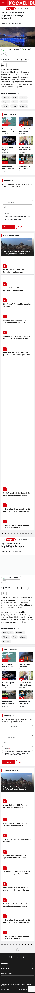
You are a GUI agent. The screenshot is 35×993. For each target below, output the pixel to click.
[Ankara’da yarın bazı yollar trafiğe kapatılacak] (9, 163)
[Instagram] (23, 957)
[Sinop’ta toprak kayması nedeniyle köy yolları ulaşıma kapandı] (9, 144)
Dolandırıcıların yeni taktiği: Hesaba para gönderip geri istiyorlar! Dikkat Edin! (16, 338)
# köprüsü (6, 102)
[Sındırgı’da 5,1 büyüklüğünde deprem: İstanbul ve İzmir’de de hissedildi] (9, 125)
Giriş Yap (21, 227)
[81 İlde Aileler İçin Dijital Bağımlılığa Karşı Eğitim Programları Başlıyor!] (17, 427)
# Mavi (15, 102)
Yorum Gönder (8, 227)
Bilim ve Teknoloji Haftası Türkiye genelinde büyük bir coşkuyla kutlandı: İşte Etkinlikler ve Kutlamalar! (17, 354)
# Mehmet (24, 102)
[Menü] (3, 3)
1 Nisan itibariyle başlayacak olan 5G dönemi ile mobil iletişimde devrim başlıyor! (16, 511)
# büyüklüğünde (7, 633)
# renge (5, 106)
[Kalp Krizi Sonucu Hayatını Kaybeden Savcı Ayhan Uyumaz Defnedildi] (17, 247)
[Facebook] (11, 957)
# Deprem (6, 637)
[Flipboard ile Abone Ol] (26, 49)
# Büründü (6, 97)
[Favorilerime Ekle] (8, 65)
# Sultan (14, 106)
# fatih (14, 97)
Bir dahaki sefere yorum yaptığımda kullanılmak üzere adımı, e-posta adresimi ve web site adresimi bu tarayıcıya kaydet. (17, 218)
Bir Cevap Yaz (9, 180)
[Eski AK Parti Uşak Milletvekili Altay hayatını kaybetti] (26, 144)
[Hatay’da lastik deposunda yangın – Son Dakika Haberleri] (26, 125)
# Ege (14, 637)
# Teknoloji (23, 106)
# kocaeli (23, 97)
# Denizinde (19, 633)
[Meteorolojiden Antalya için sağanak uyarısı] (26, 163)
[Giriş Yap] (6, 7)
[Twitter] (17, 957)
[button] (2, 7)
